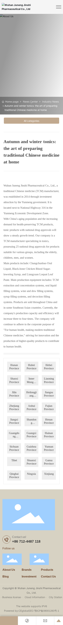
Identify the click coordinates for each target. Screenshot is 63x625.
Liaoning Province (49, 380)
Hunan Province (14, 367)
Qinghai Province (14, 475)
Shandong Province (31, 421)
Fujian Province (49, 407)
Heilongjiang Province (31, 394)
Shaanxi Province (31, 462)
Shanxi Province (14, 380)
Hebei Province (49, 367)
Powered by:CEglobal (16, 610)
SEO (31, 610)
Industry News (50, 101)
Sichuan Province (14, 448)
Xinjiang (49, 473)
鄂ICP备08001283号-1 (46, 610)
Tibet (14, 460)
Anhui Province (31, 407)
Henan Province (49, 421)
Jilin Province (14, 394)
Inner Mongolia (31, 380)
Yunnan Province (49, 448)
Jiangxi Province (14, 421)
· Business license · (12, 597)
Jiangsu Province (49, 394)
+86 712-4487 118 (26, 541)
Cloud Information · (36, 597)
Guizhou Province (31, 448)
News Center (30, 101)
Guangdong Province (14, 435)
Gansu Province (49, 462)
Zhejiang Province (14, 407)
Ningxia (31, 473)
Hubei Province (31, 367)
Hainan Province (49, 435)
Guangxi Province (31, 435)
